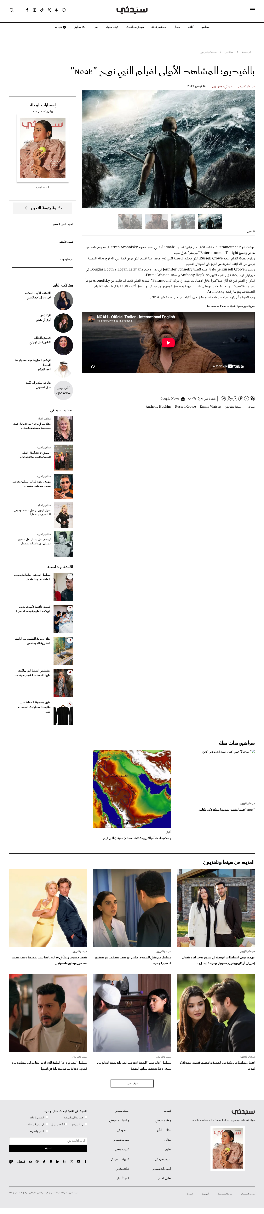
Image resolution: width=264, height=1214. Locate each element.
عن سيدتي (123, 1130)
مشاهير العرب (44, 447)
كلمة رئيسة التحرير (46, 208)
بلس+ (95, 27)
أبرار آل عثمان (43, 320)
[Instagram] (34, 10)
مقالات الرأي (63, 285)
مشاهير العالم (44, 419)
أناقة (190, 27)
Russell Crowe (185, 407)
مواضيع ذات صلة (237, 743)
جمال (177, 27)
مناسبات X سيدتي (119, 1120)
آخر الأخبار (123, 1178)
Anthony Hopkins (158, 407)
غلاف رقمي (122, 1169)
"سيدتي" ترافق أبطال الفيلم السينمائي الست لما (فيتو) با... (35, 455)
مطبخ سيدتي (163, 1120)
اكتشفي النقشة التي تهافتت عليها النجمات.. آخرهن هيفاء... (32, 673)
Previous (247, 149)
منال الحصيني (43, 387)
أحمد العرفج (44, 369)
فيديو (58, 27)
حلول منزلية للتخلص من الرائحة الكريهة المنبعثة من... (32, 641)
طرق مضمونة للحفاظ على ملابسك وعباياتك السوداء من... (34, 707)
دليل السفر (164, 1178)
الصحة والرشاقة (37, 1118)
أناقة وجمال (57, 1125)
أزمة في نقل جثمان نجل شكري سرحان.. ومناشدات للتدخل (34, 541)
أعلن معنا (205, 1194)
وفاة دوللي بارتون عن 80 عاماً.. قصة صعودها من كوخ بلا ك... (32, 426)
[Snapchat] (56, 10)
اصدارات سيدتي (161, 1169)
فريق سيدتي (122, 1149)
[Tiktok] (42, 10)
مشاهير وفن (77, 1125)
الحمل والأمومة (37, 1131)
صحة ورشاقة (159, 27)
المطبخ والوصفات (35, 1125)
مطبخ (77, 27)
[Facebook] (27, 10)
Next (90, 149)
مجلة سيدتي (122, 1111)
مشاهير (205, 27)
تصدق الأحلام (66, 242)
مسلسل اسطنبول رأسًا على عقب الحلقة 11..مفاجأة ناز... (32, 577)
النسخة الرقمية (42, 187)
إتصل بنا (190, 1194)
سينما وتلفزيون (246, 86)
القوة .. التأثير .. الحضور (63, 224)
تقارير (168, 1149)
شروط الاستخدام (248, 1194)
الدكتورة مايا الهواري (40, 342)
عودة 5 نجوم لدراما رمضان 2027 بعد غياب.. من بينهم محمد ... (32, 484)
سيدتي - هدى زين (222, 86)
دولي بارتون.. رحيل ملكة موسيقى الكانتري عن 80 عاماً (32, 512)
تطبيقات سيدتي (119, 1159)
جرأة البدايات (66, 259)
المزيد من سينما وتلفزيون (229, 862)
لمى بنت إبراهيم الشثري (39, 297)
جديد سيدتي (61, 410)
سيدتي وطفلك (135, 27)
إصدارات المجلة (43, 105)
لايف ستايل (112, 27)
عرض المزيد (132, 1083)
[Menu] (252, 9)
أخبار (168, 832)
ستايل (167, 1140)
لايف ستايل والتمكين (73, 1118)
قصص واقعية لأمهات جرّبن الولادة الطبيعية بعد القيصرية (33, 609)
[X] (49, 10)
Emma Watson (210, 407)
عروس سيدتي (163, 1159)
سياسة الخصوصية (225, 1194)
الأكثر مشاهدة (60, 567)
